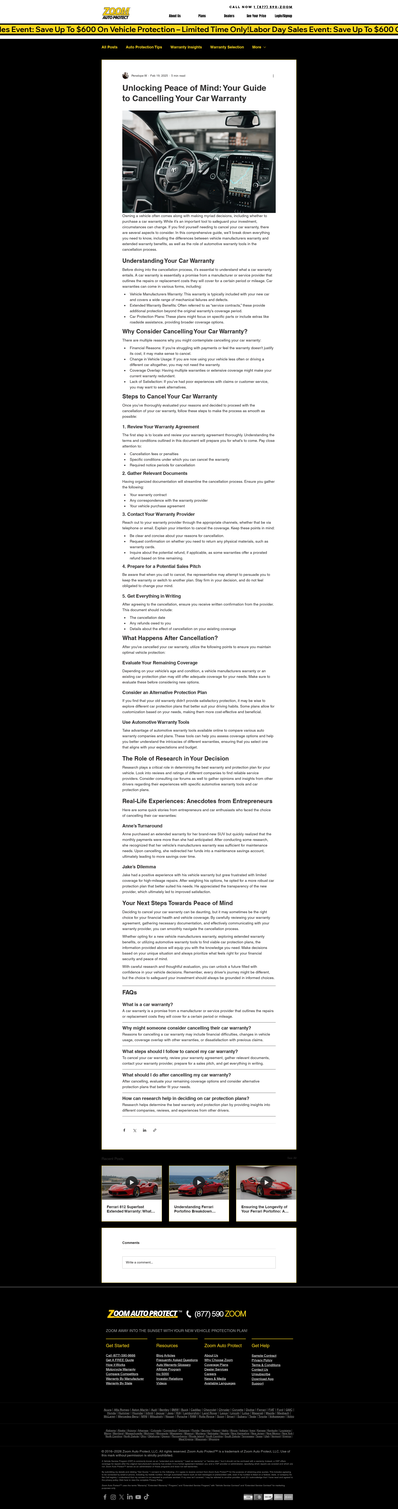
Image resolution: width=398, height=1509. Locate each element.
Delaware (184, 1430)
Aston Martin (140, 1409)
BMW (175, 1409)
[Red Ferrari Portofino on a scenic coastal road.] (199, 1182)
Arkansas (143, 1430)
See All (291, 1158)
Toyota (262, 1416)
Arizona (131, 1430)
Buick (184, 1409)
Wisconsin (201, 1439)
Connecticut (170, 1430)
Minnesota (162, 1433)
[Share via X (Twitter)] (134, 1130)
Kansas (261, 1430)
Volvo (290, 1416)
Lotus (245, 1413)
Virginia (286, 1436)
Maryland (118, 1433)
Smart (231, 1416)
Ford (280, 1409)
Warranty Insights (186, 47)
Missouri (189, 1433)
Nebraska (212, 1433)
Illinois (234, 1430)
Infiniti (149, 1413)
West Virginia (186, 1439)
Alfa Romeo (121, 1409)
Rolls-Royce (207, 1416)
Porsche (182, 1416)
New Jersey (258, 1433)
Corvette (237, 1409)
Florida (195, 1430)
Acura (108, 1409)
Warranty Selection (227, 47)
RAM (193, 1416)
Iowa (252, 1430)
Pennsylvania (179, 1436)
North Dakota (131, 1436)
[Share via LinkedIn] (145, 1130)
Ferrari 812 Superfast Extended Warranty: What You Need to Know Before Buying (129, 1209)
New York (287, 1433)
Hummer (124, 1413)
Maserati (257, 1413)
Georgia (205, 1430)
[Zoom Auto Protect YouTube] (138, 1497)
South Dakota (232, 1436)
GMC (289, 1409)
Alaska (121, 1430)
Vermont (276, 1436)
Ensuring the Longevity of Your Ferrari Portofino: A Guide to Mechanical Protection (264, 1209)
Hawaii (216, 1430)
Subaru (242, 1416)
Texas (259, 1436)
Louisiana (285, 1430)
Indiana (243, 1430)
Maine (107, 1433)
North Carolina (114, 1436)
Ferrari (261, 1409)
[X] (121, 1497)
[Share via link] (155, 1130)
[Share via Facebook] (124, 1130)
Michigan (149, 1433)
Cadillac (196, 1409)
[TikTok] (146, 1497)
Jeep (170, 1413)
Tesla (252, 1416)
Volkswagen (277, 1416)
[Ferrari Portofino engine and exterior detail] (266, 1182)
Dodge (250, 1409)
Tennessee (248, 1436)
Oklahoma (154, 1436)
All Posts (110, 47)
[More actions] (273, 75)
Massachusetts (133, 1433)
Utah (267, 1436)
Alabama (111, 1430)
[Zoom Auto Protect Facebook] (105, 1497)
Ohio (143, 1436)
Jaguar (160, 1413)
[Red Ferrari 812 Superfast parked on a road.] (132, 1182)
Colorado (156, 1430)
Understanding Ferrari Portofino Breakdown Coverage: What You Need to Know (197, 1209)
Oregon (165, 1436)
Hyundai (137, 1413)
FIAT (271, 1409)
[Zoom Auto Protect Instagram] (113, 1497)
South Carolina (214, 1436)
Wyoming (214, 1439)
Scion (220, 1416)
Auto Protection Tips (144, 47)
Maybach (283, 1413)
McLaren (109, 1416)
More (256, 47)
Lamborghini (191, 1413)
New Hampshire (240, 1433)
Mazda (270, 1413)
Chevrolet (210, 1409)
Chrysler (224, 1409)
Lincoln (235, 1413)
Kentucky (272, 1430)
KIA (178, 1413)
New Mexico (273, 1433)
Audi (154, 1409)
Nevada (224, 1433)
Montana (201, 1433)
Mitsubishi (156, 1416)
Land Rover (209, 1413)
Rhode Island (196, 1436)
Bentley (164, 1409)
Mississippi (176, 1433)
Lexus (224, 1413)
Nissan (169, 1416)
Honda (111, 1413)
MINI (144, 1416)
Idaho (225, 1430)
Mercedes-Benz (128, 1416)
